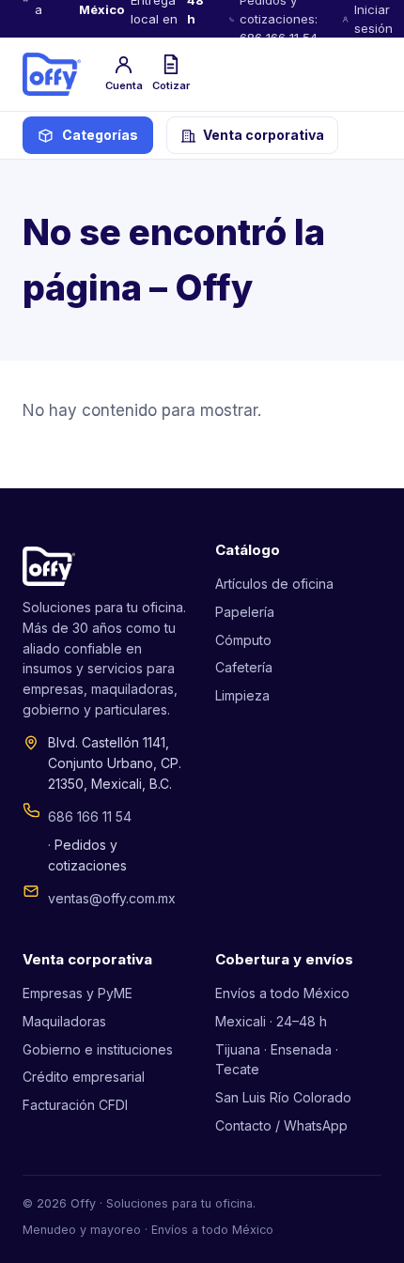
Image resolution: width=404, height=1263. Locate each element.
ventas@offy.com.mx (112, 898)
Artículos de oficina (274, 584)
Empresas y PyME (77, 993)
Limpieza (242, 695)
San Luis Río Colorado (283, 1097)
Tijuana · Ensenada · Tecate (276, 1059)
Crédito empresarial (84, 1077)
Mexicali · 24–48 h (271, 1021)
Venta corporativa (263, 135)
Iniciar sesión (373, 19)
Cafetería (243, 667)
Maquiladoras (64, 1021)
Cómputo (243, 640)
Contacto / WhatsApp (281, 1125)
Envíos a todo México (282, 993)
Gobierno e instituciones (98, 1049)
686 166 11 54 (90, 816)
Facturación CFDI (75, 1105)
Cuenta (124, 85)
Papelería (244, 612)
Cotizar (171, 85)
